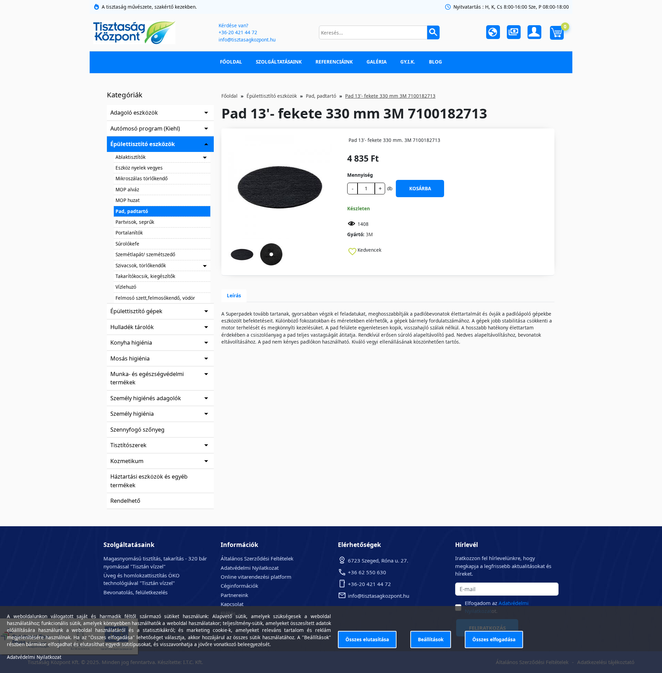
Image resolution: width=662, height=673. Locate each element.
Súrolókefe (127, 243)
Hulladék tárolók (132, 327)
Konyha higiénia (131, 342)
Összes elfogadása (493, 639)
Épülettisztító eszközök (142, 144)
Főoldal (231, 61)
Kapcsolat (232, 603)
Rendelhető (125, 500)
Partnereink (234, 595)
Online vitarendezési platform (256, 576)
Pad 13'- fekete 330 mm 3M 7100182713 (390, 96)
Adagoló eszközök (134, 112)
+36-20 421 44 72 (238, 32)
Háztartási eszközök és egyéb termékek (149, 481)
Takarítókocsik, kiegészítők (145, 276)
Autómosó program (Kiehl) (145, 128)
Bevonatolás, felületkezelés (135, 592)
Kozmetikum (126, 461)
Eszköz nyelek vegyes (139, 167)
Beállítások (430, 639)
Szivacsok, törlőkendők (141, 265)
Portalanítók (129, 232)
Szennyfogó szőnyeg (137, 429)
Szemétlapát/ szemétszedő (145, 254)
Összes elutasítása (367, 639)
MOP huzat (128, 200)
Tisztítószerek (128, 445)
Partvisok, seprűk (135, 222)
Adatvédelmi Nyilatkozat (250, 567)
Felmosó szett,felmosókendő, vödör (155, 298)
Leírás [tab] (234, 295)
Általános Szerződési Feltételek (257, 558)
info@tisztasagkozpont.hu (247, 39)
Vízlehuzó (126, 286)
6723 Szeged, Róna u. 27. (378, 560)
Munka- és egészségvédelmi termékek (147, 378)
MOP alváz (127, 189)
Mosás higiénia (130, 358)
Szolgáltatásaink (279, 61)
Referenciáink (334, 61)
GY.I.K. (407, 61)
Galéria (377, 61)
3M (369, 234)
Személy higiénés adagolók (145, 398)
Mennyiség (360, 175)
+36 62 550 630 (367, 572)
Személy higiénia (132, 413)
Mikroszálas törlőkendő (142, 178)
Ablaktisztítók (131, 157)
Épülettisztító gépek (136, 311)
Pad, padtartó (132, 211)
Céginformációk (239, 585)
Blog (435, 61)
